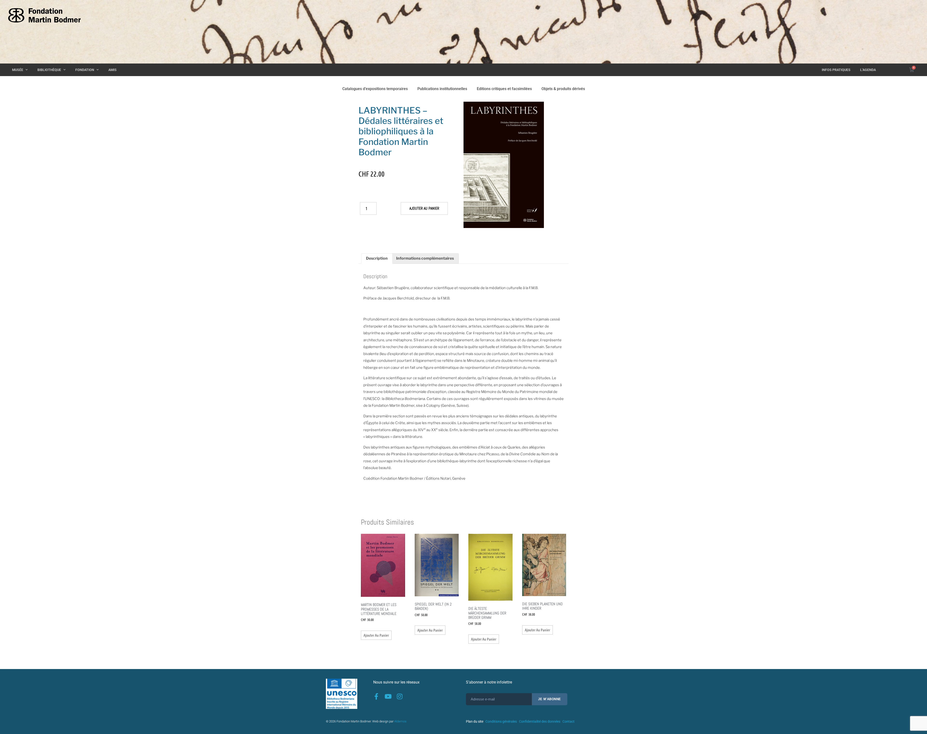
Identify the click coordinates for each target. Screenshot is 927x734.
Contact (568, 721)
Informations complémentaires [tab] (425, 258)
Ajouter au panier (424, 208)
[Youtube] (388, 696)
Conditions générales (501, 721)
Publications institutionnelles (442, 88)
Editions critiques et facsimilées (504, 88)
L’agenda (868, 70)
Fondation (84, 70)
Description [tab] (377, 258)
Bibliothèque (49, 70)
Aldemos (400, 721)
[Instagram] (399, 696)
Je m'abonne (549, 699)
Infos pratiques (836, 70)
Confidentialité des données (539, 721)
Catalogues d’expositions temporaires (375, 88)
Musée (17, 70)
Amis (112, 70)
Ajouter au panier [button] (376, 635)
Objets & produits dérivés (563, 88)
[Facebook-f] (376, 696)
